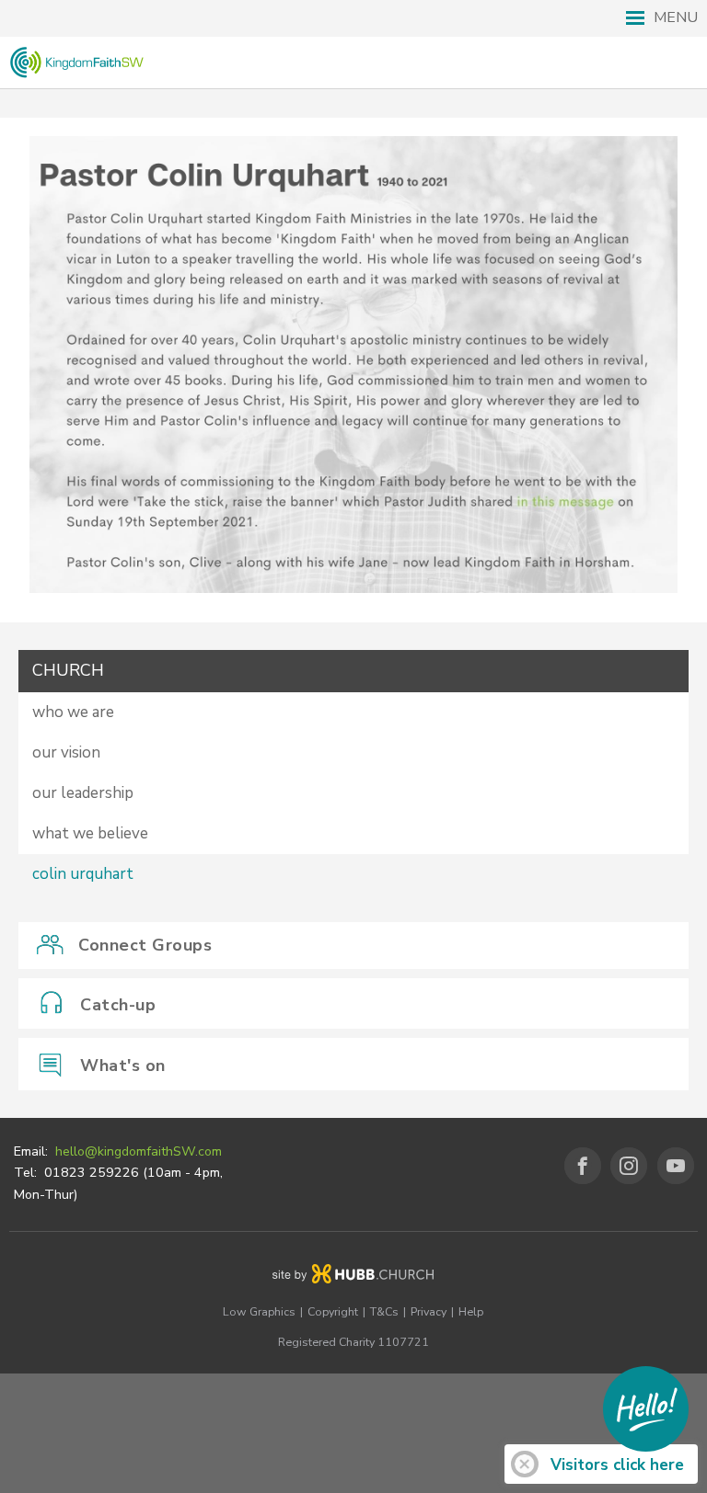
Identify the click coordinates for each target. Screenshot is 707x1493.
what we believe (90, 833)
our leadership (82, 792)
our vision (66, 752)
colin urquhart (82, 873)
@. (138, 1151)
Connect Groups (145, 945)
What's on (123, 1065)
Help (470, 1311)
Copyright (332, 1311)
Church (68, 670)
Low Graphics (259, 1311)
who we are (73, 712)
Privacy (428, 1311)
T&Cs (384, 1311)
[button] (353, 18)
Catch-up (118, 1005)
